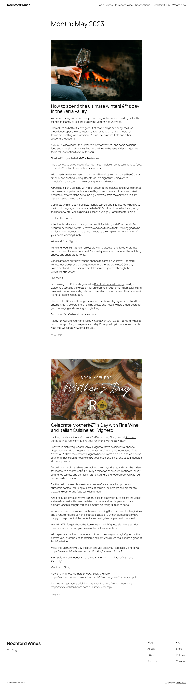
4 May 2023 (56, 594)
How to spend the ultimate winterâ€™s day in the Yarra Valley (95, 108)
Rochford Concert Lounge (109, 284)
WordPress (181, 682)
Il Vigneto (97, 447)
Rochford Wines (18, 5)
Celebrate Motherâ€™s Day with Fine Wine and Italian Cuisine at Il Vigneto (95, 427)
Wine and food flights (63, 247)
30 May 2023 (56, 335)
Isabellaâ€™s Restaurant (65, 181)
